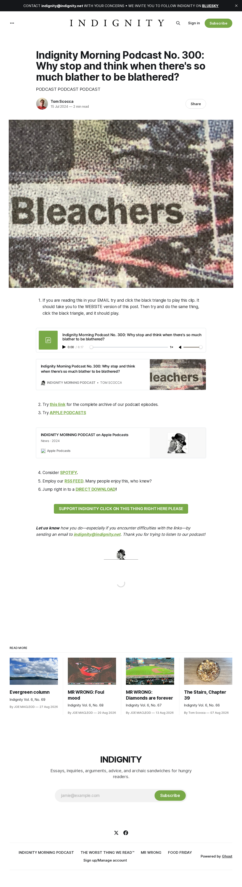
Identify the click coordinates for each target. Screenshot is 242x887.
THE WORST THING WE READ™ (107, 852)
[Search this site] (178, 23)
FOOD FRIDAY (180, 852)
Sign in (194, 23)
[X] (116, 832)
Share (196, 104)
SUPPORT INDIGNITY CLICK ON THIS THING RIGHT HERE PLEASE (121, 508)
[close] (236, 5)
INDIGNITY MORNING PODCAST (46, 852)
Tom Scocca (62, 101)
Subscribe (218, 23)
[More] (12, 23)
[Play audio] (64, 347)
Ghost (227, 856)
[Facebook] (125, 832)
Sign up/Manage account (105, 860)
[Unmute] (180, 347)
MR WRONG (151, 852)
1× (171, 347)
